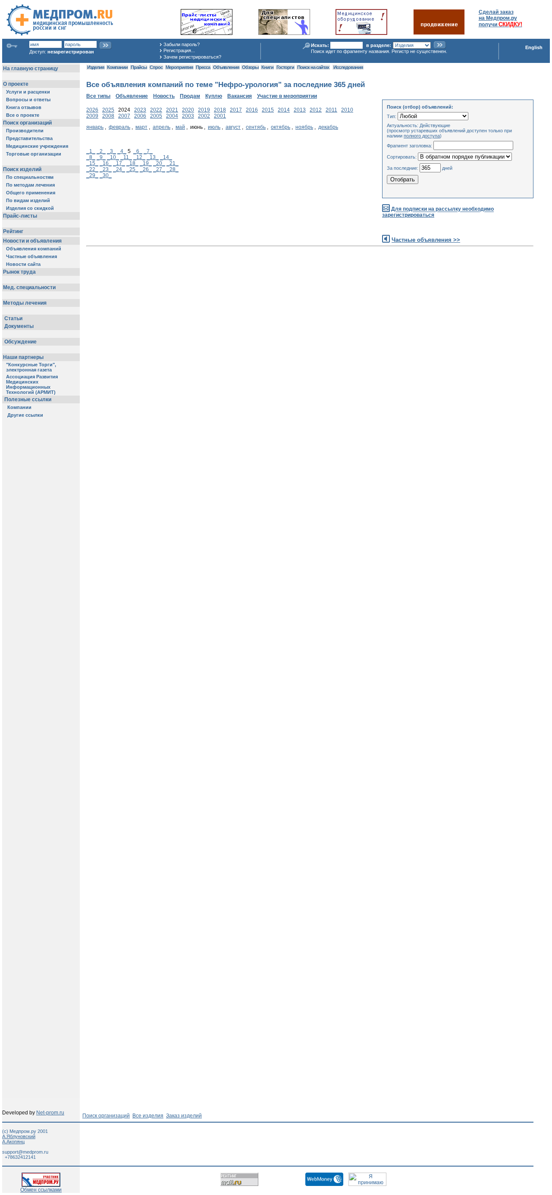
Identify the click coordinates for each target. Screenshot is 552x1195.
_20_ (159, 163)
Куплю (213, 96)
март (141, 127)
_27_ (159, 169)
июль (214, 127)
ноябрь (304, 127)
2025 (108, 110)
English (534, 47)
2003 (188, 116)
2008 (108, 116)
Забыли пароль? (181, 44)
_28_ (172, 169)
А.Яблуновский (18, 1136)
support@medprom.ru (25, 1151)
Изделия (95, 67)
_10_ (113, 157)
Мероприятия (179, 67)
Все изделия (147, 1116)
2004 (172, 116)
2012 (316, 110)
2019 (204, 110)
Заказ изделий (184, 1116)
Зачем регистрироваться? (192, 56)
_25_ (132, 169)
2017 (236, 110)
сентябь (256, 127)
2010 (347, 110)
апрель (161, 127)
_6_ (137, 151)
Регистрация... (179, 50)
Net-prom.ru (50, 1113)
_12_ (139, 157)
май (180, 127)
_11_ (126, 157)
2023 (140, 110)
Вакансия (239, 96)
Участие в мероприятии (287, 96)
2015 (268, 110)
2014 (284, 110)
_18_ (132, 163)
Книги (267, 67)
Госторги (285, 67)
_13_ (153, 157)
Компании (117, 67)
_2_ (101, 151)
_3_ (111, 151)
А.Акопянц (13, 1141)
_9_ (101, 157)
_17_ (119, 163)
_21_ (172, 163)
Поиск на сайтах (313, 67)
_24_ (119, 169)
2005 (156, 116)
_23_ (106, 169)
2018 (220, 110)
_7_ (148, 151)
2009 (92, 116)
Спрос (156, 67)
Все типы (98, 96)
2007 (124, 116)
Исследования (348, 67)
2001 (220, 116)
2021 (172, 110)
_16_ (106, 163)
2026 (92, 110)
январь (95, 127)
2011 (331, 110)
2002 (204, 116)
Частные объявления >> (426, 240)
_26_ (146, 169)
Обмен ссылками (41, 1190)
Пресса (203, 67)
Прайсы (138, 67)
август (233, 127)
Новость (164, 96)
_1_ (90, 151)
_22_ (92, 169)
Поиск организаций (106, 1116)
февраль (119, 127)
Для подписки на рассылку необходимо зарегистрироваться (438, 212)
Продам (190, 96)
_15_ (92, 163)
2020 (188, 110)
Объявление (132, 96)
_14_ (166, 157)
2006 (140, 116)
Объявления (226, 67)
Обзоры (250, 67)
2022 (156, 110)
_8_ (90, 157)
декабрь (328, 127)
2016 (252, 110)
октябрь (280, 127)
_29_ (92, 175)
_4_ (121, 151)
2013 (300, 110)
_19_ (146, 163)
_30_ (106, 175)
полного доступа (422, 135)
